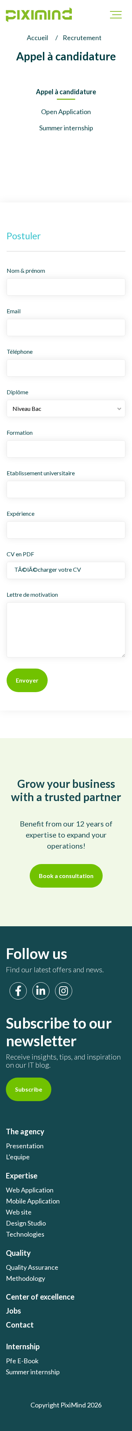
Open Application (66, 111)
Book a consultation (66, 875)
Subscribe (28, 1089)
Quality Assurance (32, 1267)
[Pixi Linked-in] (41, 991)
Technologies (25, 1234)
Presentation (25, 1146)
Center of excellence (40, 1297)
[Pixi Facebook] (18, 991)
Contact (20, 1325)
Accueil (37, 38)
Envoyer (27, 680)
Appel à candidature (66, 92)
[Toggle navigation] (112, 15)
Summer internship (66, 128)
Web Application (30, 1190)
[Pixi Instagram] (63, 991)
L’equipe (18, 1157)
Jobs (13, 1311)
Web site (19, 1212)
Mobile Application (33, 1201)
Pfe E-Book (22, 1361)
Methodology (25, 1278)
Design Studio (26, 1223)
